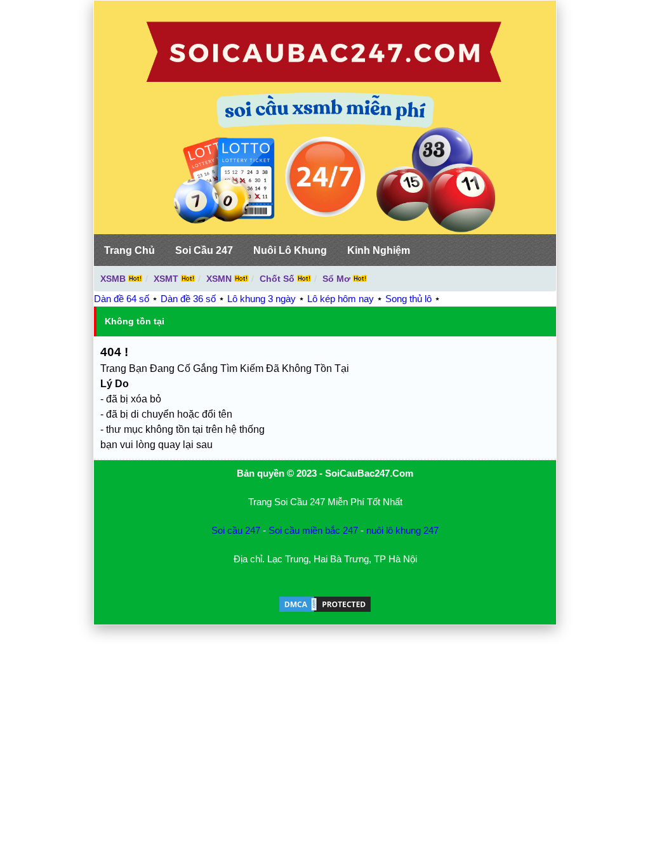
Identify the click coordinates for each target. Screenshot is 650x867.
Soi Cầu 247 (204, 250)
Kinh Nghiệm (378, 250)
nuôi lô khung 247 (402, 530)
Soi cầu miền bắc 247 (313, 530)
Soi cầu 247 (235, 530)
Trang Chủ (129, 250)
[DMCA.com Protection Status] (325, 610)
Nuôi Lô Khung (290, 250)
